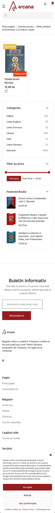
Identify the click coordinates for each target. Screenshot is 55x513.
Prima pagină (8, 26)
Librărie (10, 133)
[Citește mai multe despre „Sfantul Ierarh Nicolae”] (6, 91)
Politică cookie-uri (13, 509)
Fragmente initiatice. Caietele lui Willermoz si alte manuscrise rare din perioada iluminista (33, 218)
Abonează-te (16, 315)
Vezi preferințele (27, 503)
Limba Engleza (14, 121)
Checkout (7, 416)
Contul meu (7, 405)
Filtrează (14, 178)
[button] (50, 454)
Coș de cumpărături (11, 422)
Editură (10, 116)
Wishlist (5, 411)
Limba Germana (14, 144)
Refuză (27, 495)
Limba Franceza (14, 127)
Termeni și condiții (11, 438)
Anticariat (11, 150)
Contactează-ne (43, 509)
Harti (9, 139)
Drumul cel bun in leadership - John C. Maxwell (32, 200)
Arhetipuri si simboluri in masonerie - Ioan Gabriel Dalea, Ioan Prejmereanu (30, 236)
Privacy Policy (28, 509)
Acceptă (27, 487)
